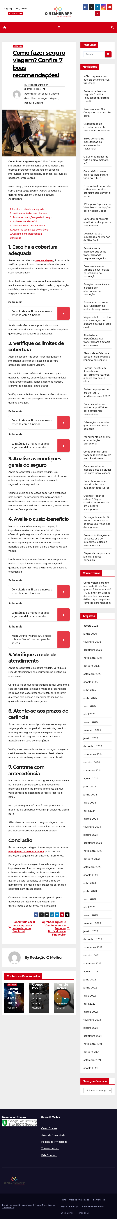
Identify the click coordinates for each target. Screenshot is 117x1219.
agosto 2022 (90, 971)
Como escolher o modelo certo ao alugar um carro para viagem (97, 470)
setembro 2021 (92, 1059)
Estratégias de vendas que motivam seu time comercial (96, 425)
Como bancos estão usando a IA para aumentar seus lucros (96, 484)
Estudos (12, 985)
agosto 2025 (90, 681)
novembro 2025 (92, 657)
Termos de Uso (50, 1148)
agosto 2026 (90, 625)
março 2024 (90, 818)
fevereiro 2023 (92, 923)
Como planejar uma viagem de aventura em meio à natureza (97, 455)
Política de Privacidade (54, 1141)
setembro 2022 (92, 963)
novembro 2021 (92, 1043)
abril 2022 (89, 1003)
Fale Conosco (49, 1155)
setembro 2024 (92, 770)
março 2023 (90, 915)
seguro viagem (44, 260)
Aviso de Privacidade (53, 1135)
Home (63, 1200)
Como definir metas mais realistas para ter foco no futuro (96, 175)
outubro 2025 (91, 665)
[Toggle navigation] (59, 27)
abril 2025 (89, 714)
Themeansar (8, 1207)
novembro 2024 (93, 754)
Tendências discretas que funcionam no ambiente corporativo (96, 306)
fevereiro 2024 (92, 826)
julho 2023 (89, 883)
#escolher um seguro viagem (41, 98)
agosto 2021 (90, 1068)
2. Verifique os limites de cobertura (28, 213)
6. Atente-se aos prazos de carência (29, 229)
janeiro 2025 (90, 738)
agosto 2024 (90, 778)
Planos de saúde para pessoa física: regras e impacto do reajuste (96, 356)
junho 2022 (90, 987)
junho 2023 (90, 891)
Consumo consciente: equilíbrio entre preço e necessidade (97, 222)
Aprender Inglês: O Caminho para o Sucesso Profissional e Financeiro (54, 928)
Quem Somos (49, 1128)
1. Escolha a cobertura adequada (27, 209)
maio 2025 (89, 706)
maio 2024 (89, 802)
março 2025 (90, 722)
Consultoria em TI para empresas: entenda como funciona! (23, 927)
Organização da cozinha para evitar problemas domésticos (96, 127)
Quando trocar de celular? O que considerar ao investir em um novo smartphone (96, 502)
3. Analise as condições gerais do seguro (31, 217)
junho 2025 (90, 698)
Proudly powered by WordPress (17, 1205)
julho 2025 (89, 690)
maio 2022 (89, 995)
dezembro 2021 (92, 1035)
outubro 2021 (91, 1051)
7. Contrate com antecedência (26, 233)
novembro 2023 (92, 850)
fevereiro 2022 (92, 1019)
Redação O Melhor (38, 84)
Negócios (18, 46)
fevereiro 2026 (92, 641)
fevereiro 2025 (92, 730)
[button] (112, 27)
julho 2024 (89, 786)
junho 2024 (90, 794)
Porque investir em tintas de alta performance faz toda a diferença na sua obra (96, 374)
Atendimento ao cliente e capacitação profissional (97, 440)
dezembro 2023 (92, 842)
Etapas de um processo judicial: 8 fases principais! (97, 556)
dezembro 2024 (92, 746)
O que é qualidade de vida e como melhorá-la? (96, 160)
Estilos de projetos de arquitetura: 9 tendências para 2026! (96, 393)
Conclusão (15, 237)
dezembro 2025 (92, 649)
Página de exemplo (70, 1206)
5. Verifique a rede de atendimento (28, 225)
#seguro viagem (33, 102)
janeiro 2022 (90, 1027)
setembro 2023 (92, 866)
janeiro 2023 (90, 931)
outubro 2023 (91, 858)
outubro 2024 (91, 762)
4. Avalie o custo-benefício (24, 221)
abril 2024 (89, 810)
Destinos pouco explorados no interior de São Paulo (96, 237)
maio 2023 (89, 899)
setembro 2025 (92, 673)
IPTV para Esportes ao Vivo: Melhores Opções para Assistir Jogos (97, 207)
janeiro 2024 (90, 834)
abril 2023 (89, 907)
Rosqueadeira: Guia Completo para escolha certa (97, 112)
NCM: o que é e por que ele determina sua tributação (96, 80)
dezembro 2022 (92, 939)
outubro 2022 (91, 955)
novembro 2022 (92, 947)
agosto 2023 (90, 875)
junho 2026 (90, 633)
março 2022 (90, 1011)
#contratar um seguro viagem (41, 93)
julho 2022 (89, 979)
